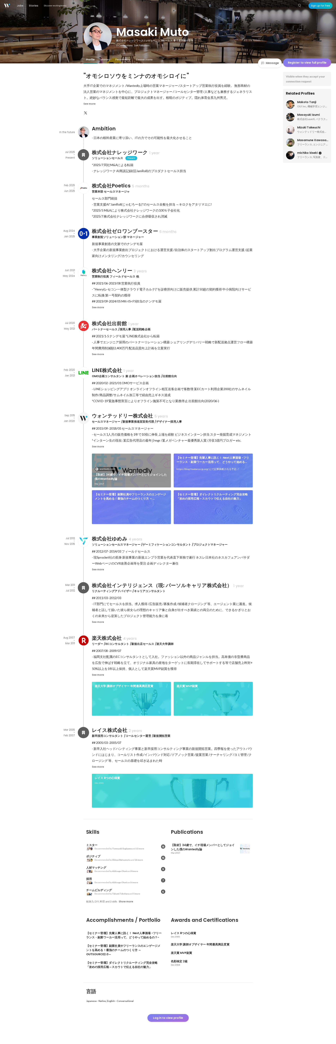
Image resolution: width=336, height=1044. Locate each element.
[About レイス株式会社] (83, 732)
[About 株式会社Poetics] (83, 188)
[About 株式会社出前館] (83, 326)
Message (272, 63)
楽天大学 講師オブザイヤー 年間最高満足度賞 (124, 686)
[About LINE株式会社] (83, 373)
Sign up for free (320, 5)
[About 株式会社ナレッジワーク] (83, 154)
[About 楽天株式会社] (83, 640)
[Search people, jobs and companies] (299, 5)
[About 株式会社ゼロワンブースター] (83, 233)
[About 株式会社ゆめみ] (83, 541)
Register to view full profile (307, 63)
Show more (126, 901)
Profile (90, 59)
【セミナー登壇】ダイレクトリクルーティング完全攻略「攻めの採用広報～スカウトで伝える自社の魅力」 (212, 496)
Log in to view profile (168, 1018)
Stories (105, 59)
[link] (131, 470)
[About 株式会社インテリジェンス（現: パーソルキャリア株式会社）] (83, 587)
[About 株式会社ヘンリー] (83, 273)
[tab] (90, 59)
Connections (144, 59)
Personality (122, 59)
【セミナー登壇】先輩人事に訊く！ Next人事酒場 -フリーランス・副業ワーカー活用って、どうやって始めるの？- (213, 460)
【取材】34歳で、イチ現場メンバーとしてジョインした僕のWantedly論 (131, 477)
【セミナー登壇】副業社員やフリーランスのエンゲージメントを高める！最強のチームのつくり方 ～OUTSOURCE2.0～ (130, 496)
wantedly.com (107, 468)
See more (89, 104)
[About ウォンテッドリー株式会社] (83, 418)
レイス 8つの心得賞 (107, 778)
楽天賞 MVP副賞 (187, 686)
